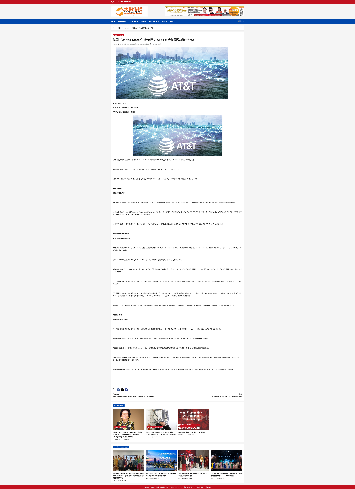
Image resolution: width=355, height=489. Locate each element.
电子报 (143, 21)
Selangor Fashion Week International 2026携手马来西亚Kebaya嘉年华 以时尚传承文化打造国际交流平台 (128, 476)
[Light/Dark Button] (239, 21)
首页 (112, 21)
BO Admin (115, 439)
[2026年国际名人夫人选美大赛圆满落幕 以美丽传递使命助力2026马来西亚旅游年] (226, 460)
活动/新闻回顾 (122, 21)
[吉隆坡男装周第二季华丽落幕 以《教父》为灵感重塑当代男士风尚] (193, 460)
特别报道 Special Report (193, 425)
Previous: (133, 395)
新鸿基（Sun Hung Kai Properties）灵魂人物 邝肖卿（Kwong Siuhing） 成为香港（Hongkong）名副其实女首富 (127, 434)
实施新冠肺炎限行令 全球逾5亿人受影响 (191, 432)
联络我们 (172, 21)
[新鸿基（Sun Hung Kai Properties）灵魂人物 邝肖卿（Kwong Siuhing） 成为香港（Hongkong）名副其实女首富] (128, 419)
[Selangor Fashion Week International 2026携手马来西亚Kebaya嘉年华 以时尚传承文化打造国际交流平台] (128, 460)
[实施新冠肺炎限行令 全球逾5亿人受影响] (193, 419)
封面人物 (123, 427)
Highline (115, 35)
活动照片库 (133, 21)
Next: (227, 395)
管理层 (163, 21)
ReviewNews (198, 487)
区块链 (121, 35)
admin (115, 44)
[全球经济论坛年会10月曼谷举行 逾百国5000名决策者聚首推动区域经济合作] (161, 460)
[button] (243, 21)
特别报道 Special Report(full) (188, 427)
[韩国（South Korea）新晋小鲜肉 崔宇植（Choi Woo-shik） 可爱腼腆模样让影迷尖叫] (161, 419)
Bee (114, 480)
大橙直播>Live (153, 21)
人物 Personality (158, 427)
